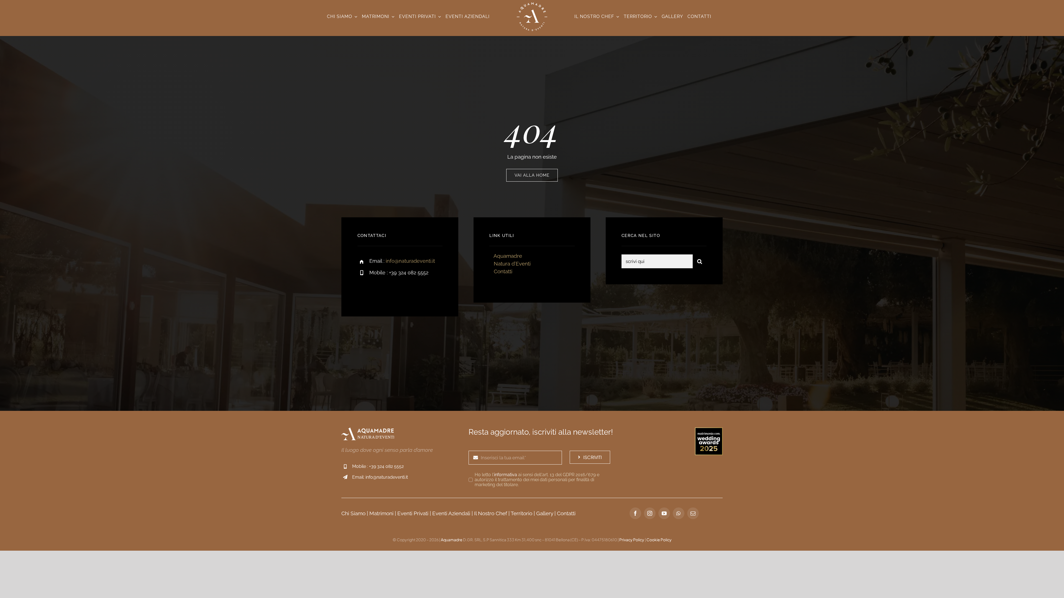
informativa (505, 474)
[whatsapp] (678, 513)
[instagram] (394, 291)
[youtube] (664, 513)
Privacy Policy (631, 539)
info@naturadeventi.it (410, 261)
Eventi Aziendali (451, 513)
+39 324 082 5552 (386, 466)
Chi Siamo (353, 513)
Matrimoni (381, 513)
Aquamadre (507, 256)
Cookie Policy (659, 539)
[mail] (693, 513)
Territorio (521, 513)
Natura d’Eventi (512, 264)
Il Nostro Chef (490, 513)
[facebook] (363, 291)
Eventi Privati (412, 513)
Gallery (544, 513)
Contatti (503, 271)
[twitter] (379, 291)
